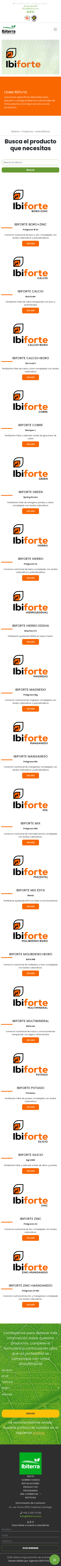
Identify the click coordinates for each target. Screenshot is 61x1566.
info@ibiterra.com (31, 8)
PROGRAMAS (30, 1490)
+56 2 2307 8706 (31, 6)
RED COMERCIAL (29, 1494)
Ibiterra (15, 131)
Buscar (31, 170)
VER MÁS (30, 243)
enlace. (39, 1432)
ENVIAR (30, 1413)
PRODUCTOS (30, 1487)
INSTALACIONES (30, 1483)
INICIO (30, 1476)
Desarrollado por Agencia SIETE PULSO (30, 1560)
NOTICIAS (30, 1497)
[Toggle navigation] (55, 29)
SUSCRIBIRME (30, 1548)
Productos (27, 131)
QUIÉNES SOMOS (30, 1480)
